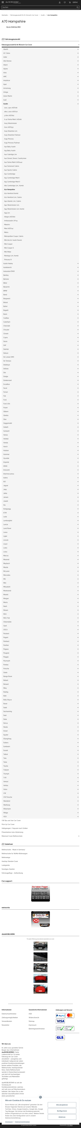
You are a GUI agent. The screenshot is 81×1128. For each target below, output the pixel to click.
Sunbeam (6, 746)
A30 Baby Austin (10, 146)
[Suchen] (77, 7)
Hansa (5, 435)
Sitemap (31, 1021)
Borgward (6, 298)
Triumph (6, 774)
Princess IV (8, 259)
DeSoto (5, 369)
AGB (30, 1014)
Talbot (5, 754)
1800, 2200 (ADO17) (11, 111)
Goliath (5, 427)
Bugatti (5, 310)
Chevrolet (6, 326)
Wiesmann (7, 809)
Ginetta (5, 415)
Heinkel (5, 439)
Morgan (6, 598)
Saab (5, 707)
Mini (4, 583)
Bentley (6, 275)
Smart (5, 731)
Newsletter (5, 1025)
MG (4, 579)
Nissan (5, 610)
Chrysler (6, 330)
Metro (6, 232)
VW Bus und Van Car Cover (11, 820)
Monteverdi (7, 591)
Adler (5, 57)
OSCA (5, 629)
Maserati (6, 559)
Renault (6, 684)
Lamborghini (7, 520)
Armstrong (7, 88)
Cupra (5, 337)
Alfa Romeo (7, 61)
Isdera (5, 478)
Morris (5, 602)
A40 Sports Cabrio (10, 170)
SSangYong (7, 739)
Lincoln (5, 540)
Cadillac (6, 318)
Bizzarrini (6, 287)
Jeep (5, 489)
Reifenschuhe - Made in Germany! (13, 850)
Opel (5, 626)
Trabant (6, 770)
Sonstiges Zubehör (8, 869)
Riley (5, 688)
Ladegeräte (6, 865)
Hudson (6, 450)
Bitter (5, 283)
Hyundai (6, 458)
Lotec (5, 548)
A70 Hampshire (9, 189)
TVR (4, 777)
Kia (4, 505)
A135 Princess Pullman (12, 143)
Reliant (5, 680)
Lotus (5, 552)
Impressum (32, 1025)
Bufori (5, 306)
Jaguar (5, 485)
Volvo (5, 789)
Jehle (5, 493)
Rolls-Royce (7, 700)
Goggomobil (7, 423)
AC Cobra (6, 53)
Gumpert (6, 431)
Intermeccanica (8, 474)
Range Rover (7, 676)
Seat (5, 715)
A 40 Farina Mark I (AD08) (13, 119)
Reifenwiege (6, 857)
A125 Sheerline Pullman (12, 135)
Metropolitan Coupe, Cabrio (13, 236)
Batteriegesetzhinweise (37, 1029)
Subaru (5, 742)
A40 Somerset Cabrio (11, 166)
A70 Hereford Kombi (11, 193)
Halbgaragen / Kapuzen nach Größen (15, 828)
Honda (5, 443)
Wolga (5, 813)
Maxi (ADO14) (8, 228)
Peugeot (6, 653)
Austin (5, 104)
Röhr (5, 696)
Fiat (4, 396)
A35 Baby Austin (9, 150)
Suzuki (5, 750)
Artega (5, 92)
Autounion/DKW (9, 271)
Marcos (5, 555)
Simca (5, 723)
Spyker (5, 735)
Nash (5, 606)
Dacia (5, 341)
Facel (5, 388)
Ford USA (6, 404)
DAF (4, 345)
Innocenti (6, 470)
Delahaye (6, 365)
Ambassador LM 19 (10, 220)
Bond (5, 295)
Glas (4, 419)
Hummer (6, 454)
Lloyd (5, 544)
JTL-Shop (70, 1125)
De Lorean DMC (8, 357)
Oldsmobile (7, 622)
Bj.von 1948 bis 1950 (14, 27)
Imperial (6, 462)
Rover (5, 703)
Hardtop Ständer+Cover (10, 861)
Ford (5, 400)
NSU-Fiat (6, 618)
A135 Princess (9, 139)
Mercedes (6, 575)
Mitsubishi (6, 587)
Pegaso (6, 649)
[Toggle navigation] (3, 1)
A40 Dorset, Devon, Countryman (15, 158)
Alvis (5, 72)
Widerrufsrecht (34, 1017)
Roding (5, 692)
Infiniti (5, 466)
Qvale (5, 672)
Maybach (6, 563)
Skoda (5, 727)
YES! (5, 816)
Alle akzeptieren (62, 1105)
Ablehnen (62, 1117)
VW (4, 793)
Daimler (6, 349)
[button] (59, 2)
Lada (5, 517)
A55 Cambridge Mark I (12, 178)
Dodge (5, 376)
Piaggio (6, 657)
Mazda (5, 567)
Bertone (6, 279)
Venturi (5, 781)
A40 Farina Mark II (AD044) (13, 162)
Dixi (4, 372)
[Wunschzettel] (64, 2)
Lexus (5, 532)
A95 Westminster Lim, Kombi (14, 209)
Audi (4, 100)
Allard (5, 65)
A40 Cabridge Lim (10, 154)
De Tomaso (7, 361)
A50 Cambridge (9, 174)
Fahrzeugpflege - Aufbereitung (12, 873)
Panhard (6, 641)
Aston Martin (7, 96)
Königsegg (7, 509)
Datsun (5, 353)
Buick (5, 314)
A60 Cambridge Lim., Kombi (14, 185)
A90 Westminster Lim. (11, 205)
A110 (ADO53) (8, 127)
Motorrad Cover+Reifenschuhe (12, 836)
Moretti (5, 594)
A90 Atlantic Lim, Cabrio (12, 201)
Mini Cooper (8, 244)
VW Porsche (7, 797)
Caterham (6, 322)
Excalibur (6, 384)
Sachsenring (7, 711)
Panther (6, 645)
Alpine (5, 69)
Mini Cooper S (9, 248)
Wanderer (6, 801)
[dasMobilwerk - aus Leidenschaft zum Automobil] (13, 2)
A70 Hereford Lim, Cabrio (13, 197)
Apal (5, 84)
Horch (5, 446)
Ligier (5, 536)
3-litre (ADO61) (9, 115)
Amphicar (6, 80)
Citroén (5, 333)
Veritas (5, 785)
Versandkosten (7, 1021)
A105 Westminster (10, 123)
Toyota (5, 766)
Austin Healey (8, 263)
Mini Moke (7, 252)
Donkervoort (7, 380)
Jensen (5, 497)
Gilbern (5, 411)
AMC (5, 76)
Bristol (5, 302)
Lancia (5, 524)
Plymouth (6, 661)
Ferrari (5, 392)
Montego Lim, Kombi (11, 256)
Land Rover (7, 528)
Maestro (7, 224)
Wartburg (6, 805)
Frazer (5, 407)
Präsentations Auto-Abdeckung (12, 832)
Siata (5, 719)
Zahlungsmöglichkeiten (10, 1017)
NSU (5, 614)
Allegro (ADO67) (9, 217)
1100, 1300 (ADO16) (10, 108)
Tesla (5, 762)
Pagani (5, 637)
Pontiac (6, 665)
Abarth (5, 49)
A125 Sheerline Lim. (11, 131)
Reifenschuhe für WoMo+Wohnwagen (14, 853)
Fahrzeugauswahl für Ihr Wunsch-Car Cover (17, 45)
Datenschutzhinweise (9, 1014)
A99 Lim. (7, 213)
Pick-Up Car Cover (8, 824)
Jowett (5, 501)
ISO (4, 481)
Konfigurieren (62, 1111)
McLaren (6, 571)
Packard (6, 633)
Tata (4, 758)
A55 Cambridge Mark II (12, 182)
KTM (5, 513)
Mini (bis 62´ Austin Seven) (13, 240)
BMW (5, 291)
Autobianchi (7, 267)
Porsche (6, 668)
